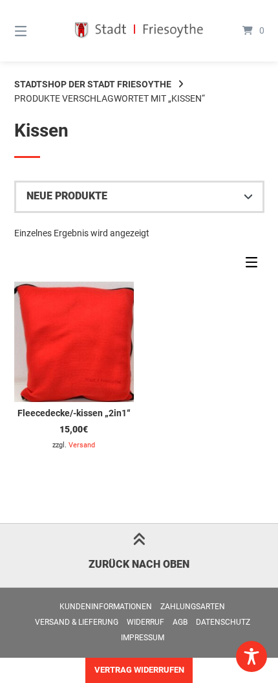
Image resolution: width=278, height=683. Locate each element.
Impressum (142, 637)
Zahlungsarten (192, 606)
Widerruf (145, 622)
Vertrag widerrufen (139, 670)
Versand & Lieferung (76, 622)
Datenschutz (223, 622)
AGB (180, 622)
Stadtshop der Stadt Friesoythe (92, 84)
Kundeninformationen (105, 606)
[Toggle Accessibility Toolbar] (251, 656)
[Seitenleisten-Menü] (254, 265)
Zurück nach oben (139, 564)
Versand (82, 445)
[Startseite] (139, 31)
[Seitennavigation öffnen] (39, 31)
